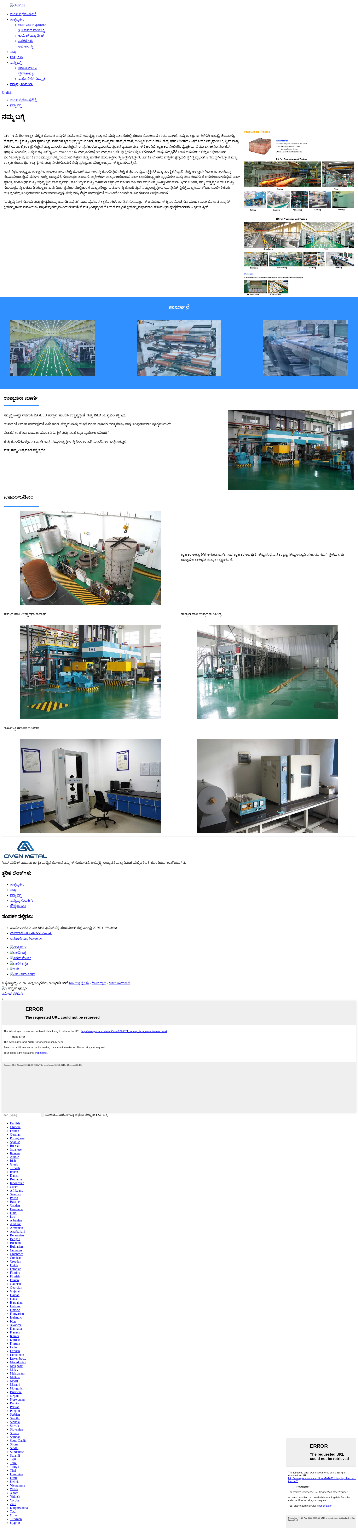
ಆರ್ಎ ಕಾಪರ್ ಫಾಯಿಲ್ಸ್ (32, 25)
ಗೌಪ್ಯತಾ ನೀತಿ (18, 906)
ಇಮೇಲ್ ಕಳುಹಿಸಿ (12, 993)
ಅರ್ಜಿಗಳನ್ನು (25, 46)
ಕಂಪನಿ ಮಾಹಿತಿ (27, 68)
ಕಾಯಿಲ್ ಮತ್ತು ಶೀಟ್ (31, 35)
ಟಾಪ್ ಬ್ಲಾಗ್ (99, 983)
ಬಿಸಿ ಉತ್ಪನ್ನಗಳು (79, 983)
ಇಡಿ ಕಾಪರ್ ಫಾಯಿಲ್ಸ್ (31, 30)
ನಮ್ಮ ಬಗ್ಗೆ (15, 62)
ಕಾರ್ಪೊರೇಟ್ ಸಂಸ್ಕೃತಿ (31, 78)
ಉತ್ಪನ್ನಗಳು (17, 19)
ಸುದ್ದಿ (13, 52)
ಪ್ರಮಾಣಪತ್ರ (26, 73)
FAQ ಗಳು (16, 57)
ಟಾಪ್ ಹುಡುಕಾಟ (119, 983)
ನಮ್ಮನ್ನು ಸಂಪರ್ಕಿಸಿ (21, 84)
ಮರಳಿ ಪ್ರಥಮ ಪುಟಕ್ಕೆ (23, 14)
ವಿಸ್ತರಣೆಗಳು (25, 41)
